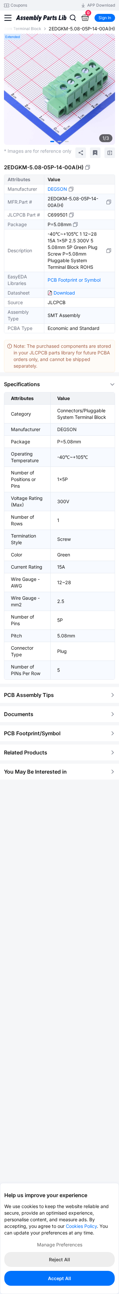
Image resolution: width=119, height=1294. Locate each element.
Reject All (59, 1259)
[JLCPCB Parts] (41, 12)
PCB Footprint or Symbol (74, 280)
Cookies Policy (81, 1226)
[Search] (72, 18)
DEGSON (57, 189)
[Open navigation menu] (8, 18)
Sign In (105, 17)
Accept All (59, 1278)
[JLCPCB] (41, 23)
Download (64, 293)
